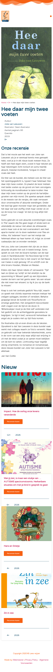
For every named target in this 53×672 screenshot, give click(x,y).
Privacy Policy (31, 660)
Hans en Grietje (12, 546)
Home (3, 103)
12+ (9, 435)
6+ (8, 505)
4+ (8, 568)
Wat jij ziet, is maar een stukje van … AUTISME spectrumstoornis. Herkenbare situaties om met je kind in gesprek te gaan (26, 481)
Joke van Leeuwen (13, 124)
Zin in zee (9, 613)
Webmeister (18, 660)
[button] (51, 16)
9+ (9, 103)
